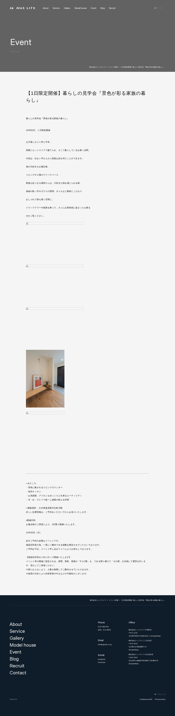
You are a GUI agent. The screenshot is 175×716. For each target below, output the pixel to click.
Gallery (67, 8)
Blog (102, 8)
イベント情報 (113, 67)
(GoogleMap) (156, 636)
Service (56, 8)
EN (160, 8)
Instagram (101, 659)
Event (93, 8)
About (45, 8)
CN (164, 8)
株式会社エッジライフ (97, 67)
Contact (18, 672)
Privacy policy (160, 699)
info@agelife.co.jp (105, 644)
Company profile (146, 699)
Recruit (112, 8)
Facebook (101, 662)
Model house (81, 8)
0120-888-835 (103, 627)
